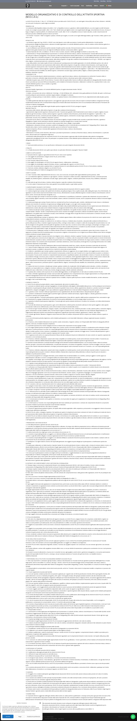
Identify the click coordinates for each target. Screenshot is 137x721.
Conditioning (89, 5)
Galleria (96, 5)
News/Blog (102, 1)
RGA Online (96, 1)
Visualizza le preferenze (33, 716)
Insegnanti (64, 5)
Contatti (102, 5)
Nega (19, 716)
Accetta (8, 716)
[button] (40, 703)
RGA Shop (109, 1)
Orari (82, 5)
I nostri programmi (74, 5)
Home (50, 5)
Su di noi (56, 5)
